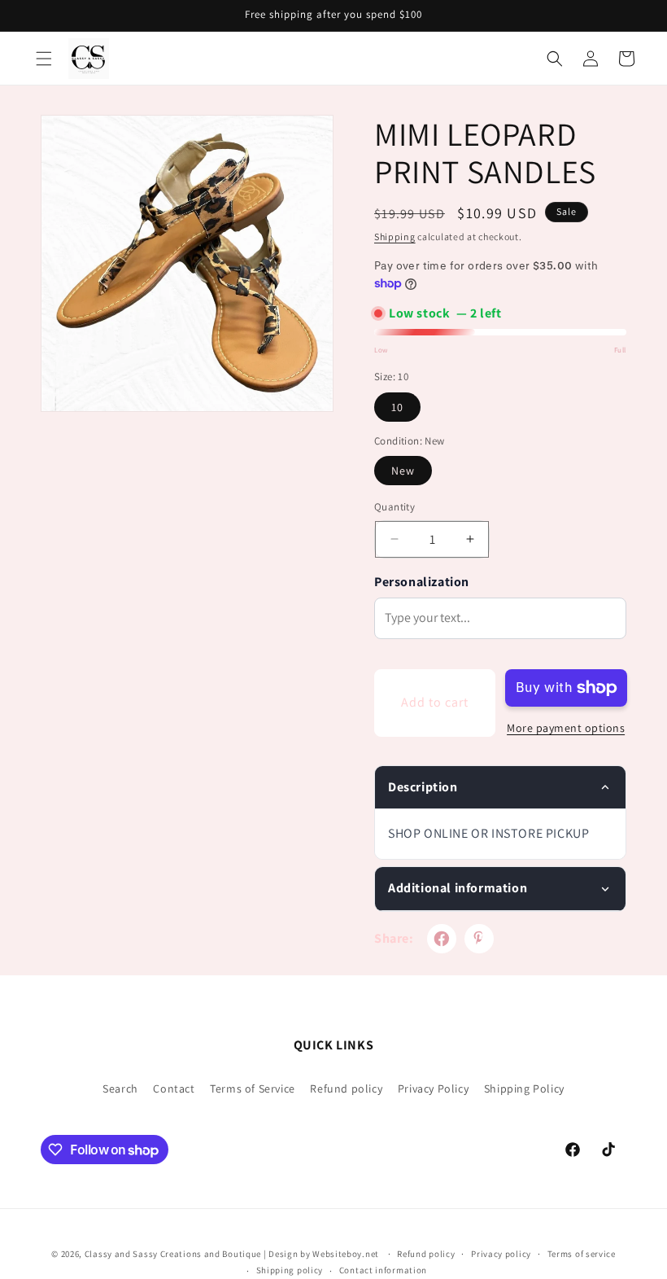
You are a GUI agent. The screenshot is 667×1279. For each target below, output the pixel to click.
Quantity (394, 507)
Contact (173, 1088)
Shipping (395, 236)
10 (397, 407)
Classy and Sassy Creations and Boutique (173, 1253)
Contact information (383, 1270)
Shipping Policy (524, 1088)
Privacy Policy (433, 1088)
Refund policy (346, 1088)
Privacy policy (501, 1253)
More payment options (566, 728)
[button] (44, 59)
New (403, 470)
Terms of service (581, 1253)
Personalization (421, 581)
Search (120, 1088)
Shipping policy (290, 1270)
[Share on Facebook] (441, 938)
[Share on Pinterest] (479, 938)
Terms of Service (252, 1088)
